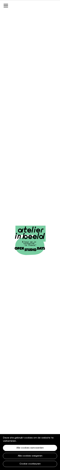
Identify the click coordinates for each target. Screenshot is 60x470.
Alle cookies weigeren (30, 456)
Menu (11, 5)
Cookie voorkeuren (30, 464)
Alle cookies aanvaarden (30, 448)
